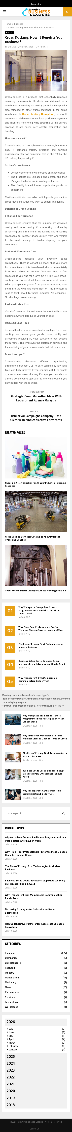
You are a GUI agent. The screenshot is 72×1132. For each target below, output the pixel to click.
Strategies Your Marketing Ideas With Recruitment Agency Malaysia (36, 398)
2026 (11, 1022)
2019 (11, 1098)
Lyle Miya (12, 47)
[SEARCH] (63, 813)
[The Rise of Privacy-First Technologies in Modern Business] (13, 757)
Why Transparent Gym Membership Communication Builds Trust (37, 679)
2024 (11, 1063)
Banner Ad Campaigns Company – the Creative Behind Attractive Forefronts (36, 418)
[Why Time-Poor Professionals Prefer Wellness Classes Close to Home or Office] (13, 739)
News (8, 987)
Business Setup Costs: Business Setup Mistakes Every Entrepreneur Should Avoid (41, 662)
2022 (11, 1077)
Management (12, 977)
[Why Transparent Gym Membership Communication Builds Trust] (13, 794)
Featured (10, 968)
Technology (11, 1002)
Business (10, 33)
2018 (11, 1105)
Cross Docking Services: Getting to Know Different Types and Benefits (32, 538)
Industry (9, 972)
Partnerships (12, 992)
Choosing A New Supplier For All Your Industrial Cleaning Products (35, 484)
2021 (10, 1084)
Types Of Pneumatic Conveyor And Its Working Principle (35, 591)
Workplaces (11, 1007)
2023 (11, 1070)
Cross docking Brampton (37, 114)
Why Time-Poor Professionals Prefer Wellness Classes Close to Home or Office (40, 628)
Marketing (10, 982)
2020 (11, 1091)
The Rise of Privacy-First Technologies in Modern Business (40, 645)
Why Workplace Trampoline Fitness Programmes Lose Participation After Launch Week (39, 610)
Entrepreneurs (13, 962)
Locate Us (36, 4)
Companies (11, 958)
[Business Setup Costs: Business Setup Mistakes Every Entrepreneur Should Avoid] (13, 774)
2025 (11, 1056)
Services (10, 997)
